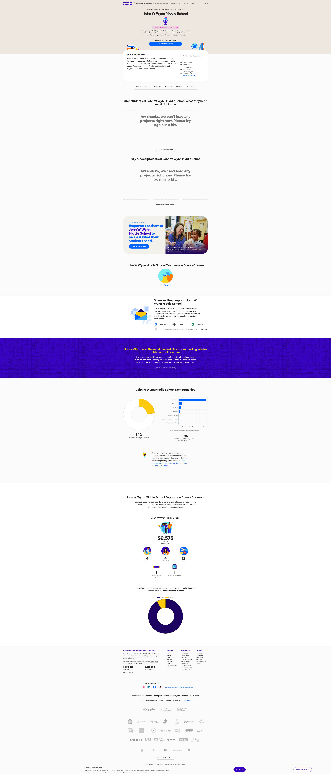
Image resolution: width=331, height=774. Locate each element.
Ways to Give (185, 650)
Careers (169, 663)
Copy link (204, 329)
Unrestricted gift (185, 670)
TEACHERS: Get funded (161, 3)
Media (197, 657)
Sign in (206, 3)
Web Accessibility (172, 665)
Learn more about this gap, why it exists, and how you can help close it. (169, 463)
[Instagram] (143, 687)
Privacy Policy (144, 772)
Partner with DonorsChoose (165, 758)
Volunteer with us (186, 665)
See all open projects (166, 150)
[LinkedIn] (148, 687)
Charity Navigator (128, 663)
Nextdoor (200, 324)
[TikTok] (160, 687)
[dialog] (165, 769)
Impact (147, 87)
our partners (186, 700)
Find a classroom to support (144, 3)
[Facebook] (154, 687)
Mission (169, 653)
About (138, 87)
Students (179, 87)
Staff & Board (170, 661)
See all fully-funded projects (165, 204)
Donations (191, 87)
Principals (158, 696)
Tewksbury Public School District (172, 10)
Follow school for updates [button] (192, 56)
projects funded (150, 668)
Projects (157, 87)
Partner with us (175, 3)
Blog (201, 657)
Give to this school (165, 44)
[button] (181, 329)
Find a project (185, 653)
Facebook (163, 324)
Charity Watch (154, 661)
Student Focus (171, 657)
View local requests (189, 76)
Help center (199, 653)
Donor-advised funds (187, 659)
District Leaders (169, 696)
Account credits (185, 655)
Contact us (199, 663)
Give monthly (185, 663)
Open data (199, 659)
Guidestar (139, 663)
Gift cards (184, 657)
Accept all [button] (239, 769)
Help (192, 3)
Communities (199, 655)
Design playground (201, 661)
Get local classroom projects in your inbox (179, 687)
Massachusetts (152, 10)
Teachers (168, 87)
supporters (128, 668)
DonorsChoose (127, 3)
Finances (169, 659)
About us (185, 3)
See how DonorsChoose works (165, 367)
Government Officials (190, 696)
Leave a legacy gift (186, 667)
